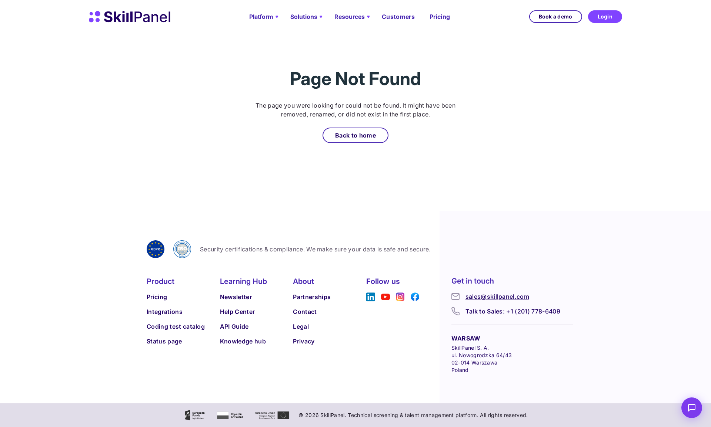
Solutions (303, 16)
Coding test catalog (176, 326)
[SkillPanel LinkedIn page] (370, 297)
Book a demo (556, 16)
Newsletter (236, 297)
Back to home (355, 135)
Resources (349, 16)
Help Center (237, 311)
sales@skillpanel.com (497, 296)
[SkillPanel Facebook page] (415, 297)
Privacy (303, 341)
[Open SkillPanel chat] (691, 407)
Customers (398, 16)
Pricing (440, 16)
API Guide (234, 326)
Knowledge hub (243, 341)
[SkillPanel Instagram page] (400, 297)
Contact (305, 311)
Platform (261, 16)
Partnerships (312, 297)
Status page (164, 341)
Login (605, 16)
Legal (301, 326)
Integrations (165, 311)
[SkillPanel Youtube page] (385, 297)
